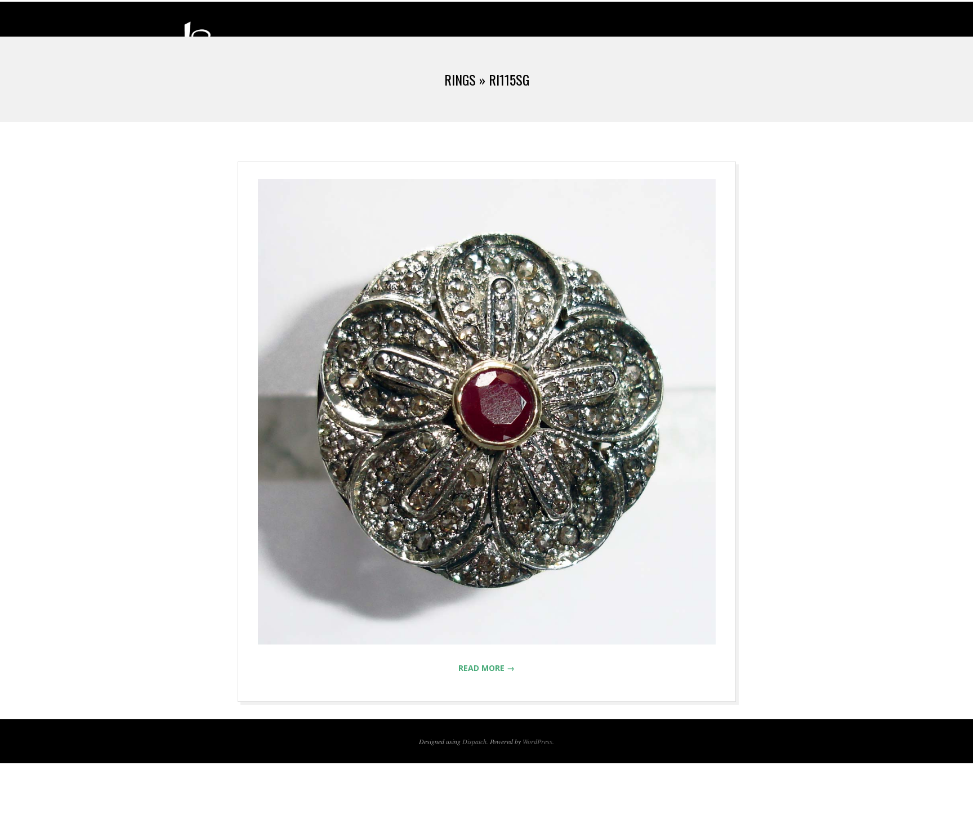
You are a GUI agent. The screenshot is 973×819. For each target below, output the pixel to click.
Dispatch (474, 741)
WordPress (537, 741)
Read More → (486, 668)
